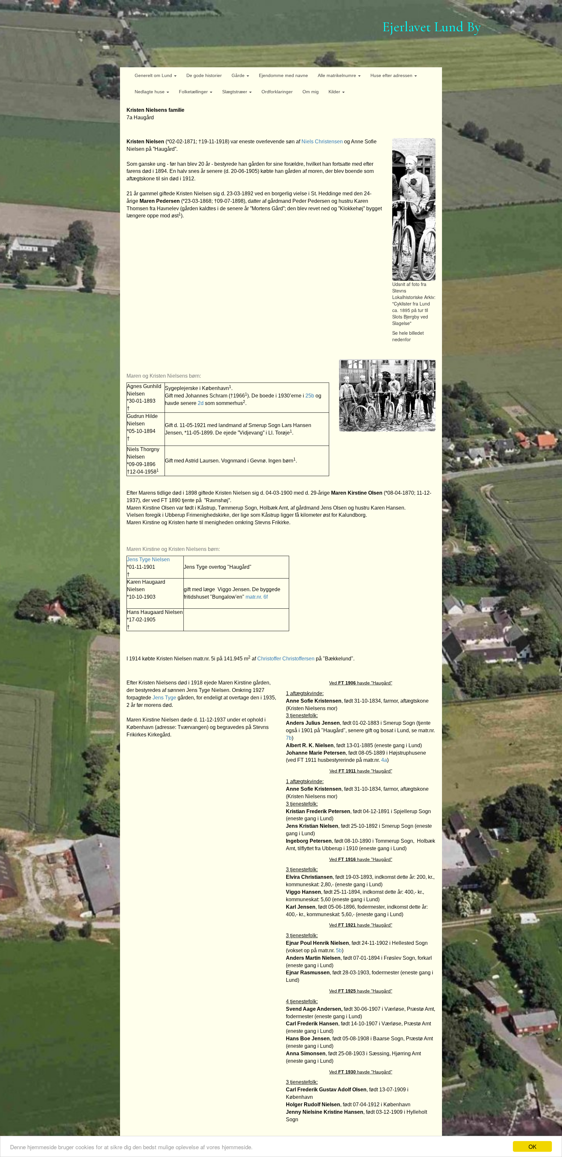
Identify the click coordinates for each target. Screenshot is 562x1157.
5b (339, 950)
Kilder (334, 91)
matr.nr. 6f (257, 597)
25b (309, 395)
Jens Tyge (165, 697)
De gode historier (204, 75)
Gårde (239, 75)
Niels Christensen (322, 141)
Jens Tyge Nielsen (148, 559)
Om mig (310, 91)
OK (532, 1146)
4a (384, 760)
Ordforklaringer (277, 91)
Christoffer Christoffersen (285, 658)
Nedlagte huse (150, 91)
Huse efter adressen (392, 75)
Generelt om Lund (154, 75)
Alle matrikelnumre (337, 75)
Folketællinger (194, 91)
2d (201, 403)
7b (289, 738)
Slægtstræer (235, 91)
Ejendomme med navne (283, 75)
